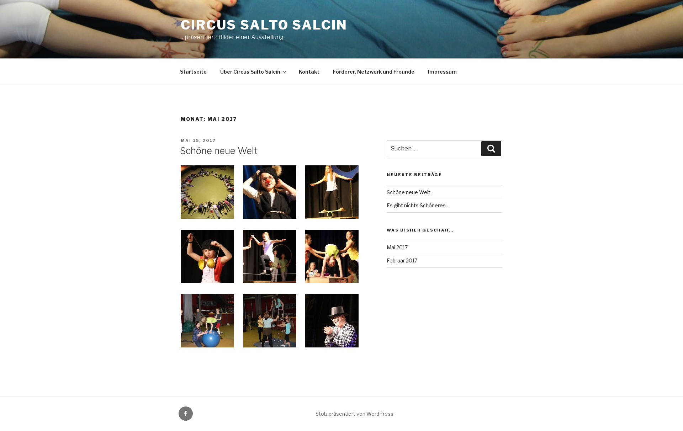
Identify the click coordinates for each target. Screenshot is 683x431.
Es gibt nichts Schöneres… (418, 205)
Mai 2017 (397, 247)
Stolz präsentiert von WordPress (354, 414)
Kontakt (309, 72)
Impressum (442, 72)
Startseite (193, 72)
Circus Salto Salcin (264, 25)
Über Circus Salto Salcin (250, 72)
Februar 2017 (402, 260)
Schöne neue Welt (219, 150)
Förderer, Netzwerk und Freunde (373, 72)
